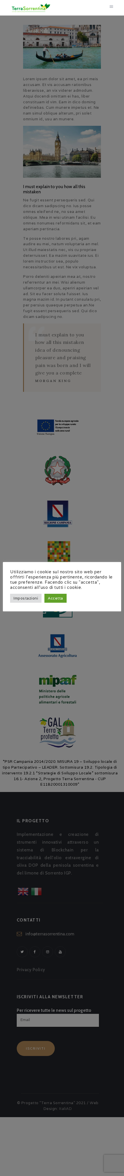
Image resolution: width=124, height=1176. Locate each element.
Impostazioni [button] (26, 598)
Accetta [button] (55, 598)
